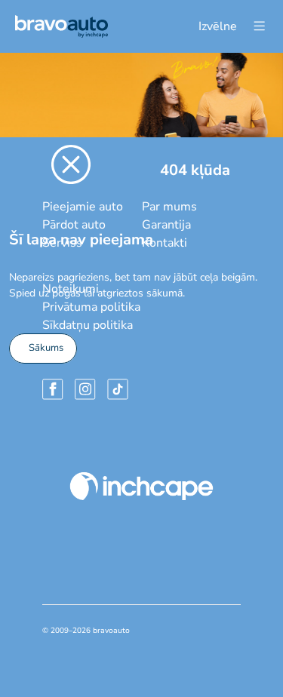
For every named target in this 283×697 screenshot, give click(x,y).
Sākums (46, 348)
